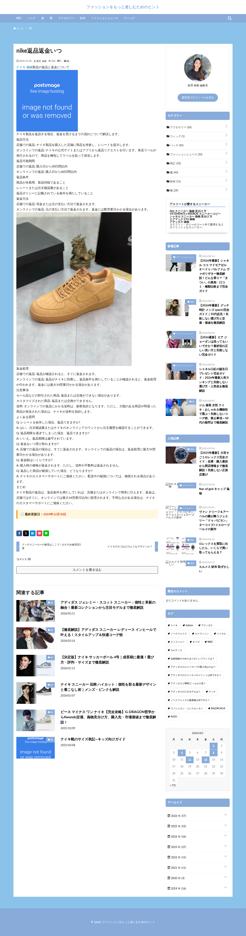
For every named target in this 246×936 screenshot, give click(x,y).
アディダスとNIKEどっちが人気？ (188, 683)
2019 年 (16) (178, 888)
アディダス (207, 625)
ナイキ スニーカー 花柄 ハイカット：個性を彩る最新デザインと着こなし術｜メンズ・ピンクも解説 (108, 687)
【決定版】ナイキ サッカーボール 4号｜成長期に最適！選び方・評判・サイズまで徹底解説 (107, 660)
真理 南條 (41, 61)
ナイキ (174, 625)
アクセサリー (66, 18)
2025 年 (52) (178, 826)
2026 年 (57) (178, 816)
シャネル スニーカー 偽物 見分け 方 (191, 216)
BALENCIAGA (218, 708)
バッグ (31, 18)
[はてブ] (33, 533)
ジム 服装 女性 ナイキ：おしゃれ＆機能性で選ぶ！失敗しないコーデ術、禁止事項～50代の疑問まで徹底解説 (214, 414)
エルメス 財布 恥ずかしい (214, 569)
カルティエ (176, 650)
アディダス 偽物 (179, 222)
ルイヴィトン (202, 634)
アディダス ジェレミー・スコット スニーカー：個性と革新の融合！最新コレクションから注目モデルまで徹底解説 (108, 605)
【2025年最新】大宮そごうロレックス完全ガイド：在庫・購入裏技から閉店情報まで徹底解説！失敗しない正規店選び (214, 463)
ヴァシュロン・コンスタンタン (187, 708)
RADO (174, 717)
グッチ (212, 692)
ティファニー (177, 642)
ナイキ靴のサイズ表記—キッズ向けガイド (93, 739)
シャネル (221, 634)
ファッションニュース (104, 18)
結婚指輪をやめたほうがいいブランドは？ (192, 659)
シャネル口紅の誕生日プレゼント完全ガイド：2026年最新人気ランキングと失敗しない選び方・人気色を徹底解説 (214, 380)
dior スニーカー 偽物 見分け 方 (188, 211)
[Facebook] (19, 533)
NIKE (210, 642)
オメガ (196, 642)
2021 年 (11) (178, 868)
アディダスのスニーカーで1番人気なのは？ (193, 667)
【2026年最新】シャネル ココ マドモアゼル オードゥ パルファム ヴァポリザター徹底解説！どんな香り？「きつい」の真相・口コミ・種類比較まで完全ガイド (214, 276)
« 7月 (173, 785)
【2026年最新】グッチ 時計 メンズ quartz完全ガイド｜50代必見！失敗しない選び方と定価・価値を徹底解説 (214, 314)
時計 (19, 18)
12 (189, 759)
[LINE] (46, 533)
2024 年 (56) (178, 836)
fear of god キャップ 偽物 (214, 491)
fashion (189, 625)
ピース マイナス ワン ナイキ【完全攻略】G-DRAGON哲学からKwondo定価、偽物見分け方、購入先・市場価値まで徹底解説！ (108, 717)
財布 (83, 18)
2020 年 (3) (177, 878)
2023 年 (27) (178, 847)
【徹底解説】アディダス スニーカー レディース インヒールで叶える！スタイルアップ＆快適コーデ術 (108, 632)
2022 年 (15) (178, 857)
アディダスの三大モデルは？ (186, 692)
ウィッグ (129, 18)
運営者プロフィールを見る (198, 97)
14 (205, 759)
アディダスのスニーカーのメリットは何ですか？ (196, 675)
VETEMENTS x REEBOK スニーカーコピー (195, 214)
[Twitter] (26, 533)
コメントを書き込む (87, 569)
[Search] (230, 18)
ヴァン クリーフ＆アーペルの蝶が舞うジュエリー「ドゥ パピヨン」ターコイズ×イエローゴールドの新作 (214, 520)
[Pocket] (39, 533)
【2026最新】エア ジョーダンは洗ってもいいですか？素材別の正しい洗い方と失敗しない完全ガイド (213, 346)
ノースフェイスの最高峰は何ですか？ (190, 700)
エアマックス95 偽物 (182, 219)
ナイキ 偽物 (24, 67)
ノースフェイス (179, 634)
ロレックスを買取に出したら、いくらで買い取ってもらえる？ (213, 548)
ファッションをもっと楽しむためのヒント (123, 7)
